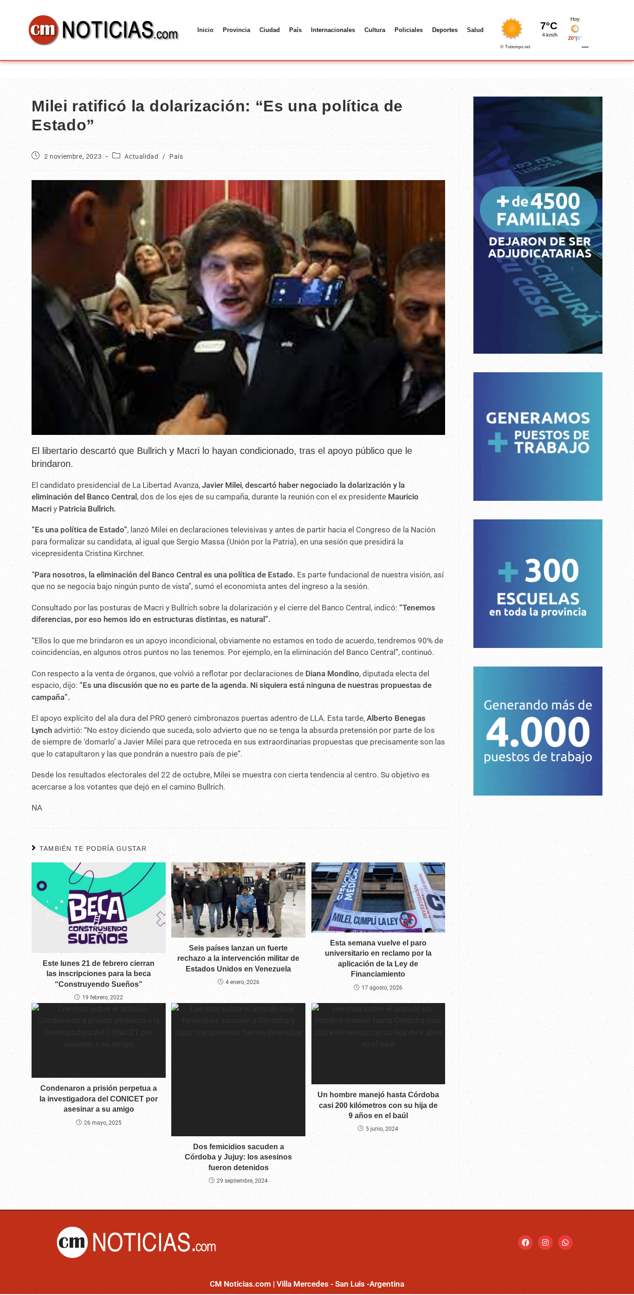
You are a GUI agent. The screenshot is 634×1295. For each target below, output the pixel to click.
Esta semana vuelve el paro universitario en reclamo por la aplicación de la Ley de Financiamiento (378, 958)
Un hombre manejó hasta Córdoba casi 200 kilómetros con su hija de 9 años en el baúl (378, 1105)
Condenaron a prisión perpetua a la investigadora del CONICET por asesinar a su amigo (98, 1098)
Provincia (236, 29)
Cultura (374, 29)
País (295, 29)
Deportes (445, 29)
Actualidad (141, 156)
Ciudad (269, 29)
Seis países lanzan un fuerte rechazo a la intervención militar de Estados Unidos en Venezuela (238, 958)
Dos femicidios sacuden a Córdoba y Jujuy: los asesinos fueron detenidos (238, 1157)
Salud (475, 29)
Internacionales (333, 29)
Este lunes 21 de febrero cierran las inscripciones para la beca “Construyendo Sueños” (99, 973)
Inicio (205, 29)
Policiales (409, 29)
